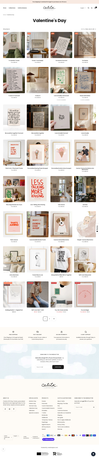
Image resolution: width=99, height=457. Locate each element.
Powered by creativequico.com (49, 447)
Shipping (60, 415)
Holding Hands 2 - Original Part (14, 310)
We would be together (37, 133)
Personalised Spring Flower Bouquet (37, 168)
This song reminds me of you (14, 204)
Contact (60, 408)
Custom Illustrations (47, 406)
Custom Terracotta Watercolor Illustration (85, 169)
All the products (46, 427)
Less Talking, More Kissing (37, 204)
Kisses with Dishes (85, 95)
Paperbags (45, 422)
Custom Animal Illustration (61, 239)
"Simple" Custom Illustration (85, 239)
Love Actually (85, 133)
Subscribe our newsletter (64, 413)
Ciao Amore (61, 204)
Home (4, 14)
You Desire (85, 60)
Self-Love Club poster (85, 275)
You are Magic (85, 310)
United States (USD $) (7, 437)
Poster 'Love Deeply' (37, 60)
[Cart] (95, 8)
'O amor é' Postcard (14, 95)
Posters (44, 401)
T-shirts (44, 413)
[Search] (88, 8)
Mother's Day (32, 401)
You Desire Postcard (61, 60)
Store (4, 8)
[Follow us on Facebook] (5, 409)
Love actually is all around (61, 95)
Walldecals (45, 417)
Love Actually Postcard (61, 133)
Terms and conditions (63, 427)
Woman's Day (33, 406)
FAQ (59, 406)
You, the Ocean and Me (61, 310)
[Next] (54, 319)
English (82, 8)
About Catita (61, 401)
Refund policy (61, 422)
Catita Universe (22, 8)
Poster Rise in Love (37, 275)
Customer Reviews (63, 410)
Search (44, 429)
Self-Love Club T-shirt (37, 310)
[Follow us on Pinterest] (14, 409)
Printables (44, 410)
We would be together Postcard (14, 133)
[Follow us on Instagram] (9, 409)
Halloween (32, 410)
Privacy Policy (61, 424)
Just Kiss (85, 204)
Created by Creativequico (36, 437)
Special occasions (34, 413)
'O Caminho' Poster (14, 60)
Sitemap (60, 429)
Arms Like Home (14, 275)
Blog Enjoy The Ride (63, 403)
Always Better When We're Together (61, 275)
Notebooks (45, 415)
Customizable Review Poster (38, 239)
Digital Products (46, 424)
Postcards (44, 403)
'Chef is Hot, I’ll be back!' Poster (14, 168)
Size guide (60, 417)
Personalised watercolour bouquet (61, 168)
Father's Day (32, 403)
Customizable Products (48, 408)
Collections (12, 8)
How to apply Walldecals (64, 420)
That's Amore (14, 239)
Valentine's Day (33, 408)
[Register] (93, 407)
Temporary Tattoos (47, 420)
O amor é (37, 95)
